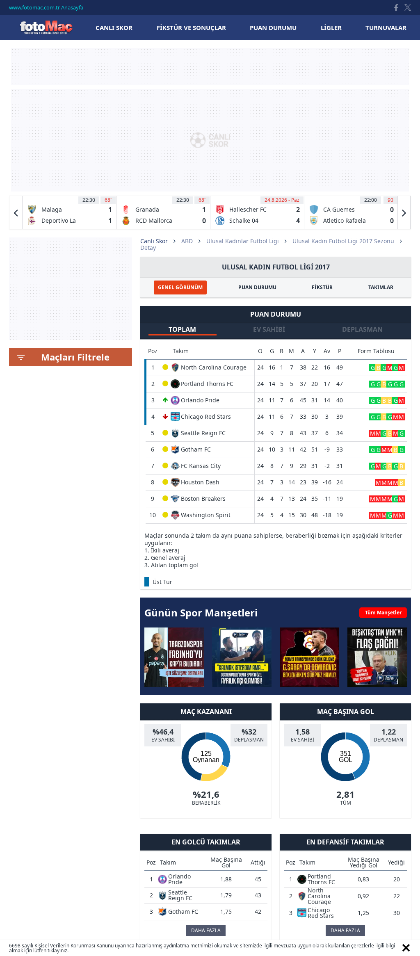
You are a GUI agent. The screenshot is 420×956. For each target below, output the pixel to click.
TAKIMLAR (380, 287)
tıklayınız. (58, 950)
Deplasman (362, 329)
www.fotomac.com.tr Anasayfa (46, 7)
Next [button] (404, 212)
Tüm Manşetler (383, 612)
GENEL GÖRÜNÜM (180, 287)
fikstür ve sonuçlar (191, 27)
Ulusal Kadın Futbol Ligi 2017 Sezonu (343, 241)
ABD (187, 241)
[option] (69, 212)
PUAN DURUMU (257, 287)
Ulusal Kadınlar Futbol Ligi (242, 241)
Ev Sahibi (269, 329)
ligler (331, 27)
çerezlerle (362, 945)
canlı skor (114, 27)
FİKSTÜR (322, 287)
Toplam (182, 329)
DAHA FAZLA (206, 930)
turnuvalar (385, 27)
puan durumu (273, 27)
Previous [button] (16, 212)
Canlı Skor (46, 27)
